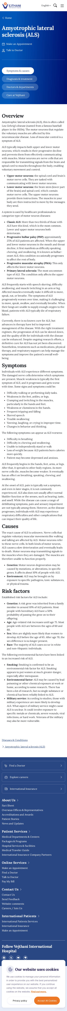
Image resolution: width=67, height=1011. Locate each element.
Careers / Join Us (12, 908)
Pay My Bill (8, 881)
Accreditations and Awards (17, 814)
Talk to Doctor (14, 50)
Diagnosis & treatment (19, 78)
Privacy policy (20, 1000)
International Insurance (15, 925)
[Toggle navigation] (62, 5)
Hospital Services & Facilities (18, 845)
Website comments (13, 903)
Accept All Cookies (47, 1000)
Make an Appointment (19, 43)
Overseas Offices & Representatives (22, 810)
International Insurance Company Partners (26, 854)
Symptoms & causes (18, 70)
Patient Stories (10, 818)
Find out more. (38, 991)
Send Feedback (11, 899)
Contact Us (8, 894)
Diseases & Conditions (15, 740)
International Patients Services (20, 921)
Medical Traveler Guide (15, 850)
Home (8, 17)
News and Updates (13, 823)
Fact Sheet (8, 805)
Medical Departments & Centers (20, 836)
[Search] (55, 5)
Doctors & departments (20, 87)
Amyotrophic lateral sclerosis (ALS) (24, 746)
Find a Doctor (10, 872)
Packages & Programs (14, 841)
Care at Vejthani (16, 95)
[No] (62, 960)
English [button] (45, 5)
